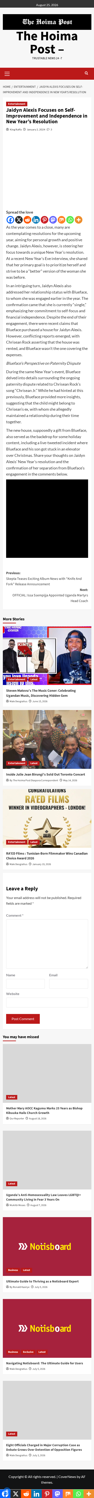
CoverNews (67, 1476)
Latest (34, 679)
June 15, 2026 (39, 701)
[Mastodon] (53, 220)
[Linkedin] (36, 220)
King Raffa (16, 129)
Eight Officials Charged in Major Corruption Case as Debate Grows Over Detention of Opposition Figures (44, 1447)
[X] (19, 220)
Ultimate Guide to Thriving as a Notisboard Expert (42, 1281)
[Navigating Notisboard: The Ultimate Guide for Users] (47, 1328)
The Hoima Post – (47, 43)
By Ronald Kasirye (20, 1287)
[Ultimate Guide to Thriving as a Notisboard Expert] (47, 1246)
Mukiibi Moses (17, 1205)
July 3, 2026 (38, 1455)
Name (10, 975)
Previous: (44, 579)
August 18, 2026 (37, 1118)
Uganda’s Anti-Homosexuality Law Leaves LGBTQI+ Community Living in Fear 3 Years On (43, 1197)
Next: (50, 595)
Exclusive (28, 1352)
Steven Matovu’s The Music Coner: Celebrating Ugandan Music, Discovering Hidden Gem (41, 693)
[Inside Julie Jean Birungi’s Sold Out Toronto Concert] (47, 739)
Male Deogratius (18, 701)
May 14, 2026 (70, 780)
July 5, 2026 (41, 1287)
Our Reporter (17, 1118)
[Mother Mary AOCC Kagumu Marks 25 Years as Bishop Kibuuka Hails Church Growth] (47, 1073)
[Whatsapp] (70, 220)
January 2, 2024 (36, 129)
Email (53, 975)
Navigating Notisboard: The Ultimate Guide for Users (44, 1363)
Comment (14, 915)
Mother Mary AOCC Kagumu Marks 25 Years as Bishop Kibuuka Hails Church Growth (44, 1110)
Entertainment (16, 104)
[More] (78, 220)
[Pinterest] (44, 220)
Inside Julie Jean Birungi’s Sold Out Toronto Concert (45, 774)
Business (13, 1270)
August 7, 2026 (38, 1205)
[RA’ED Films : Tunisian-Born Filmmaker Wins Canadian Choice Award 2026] (47, 818)
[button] (7, 73)
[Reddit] (27, 220)
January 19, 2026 (41, 864)
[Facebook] (10, 220)
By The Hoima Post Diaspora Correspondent (34, 780)
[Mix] (61, 220)
